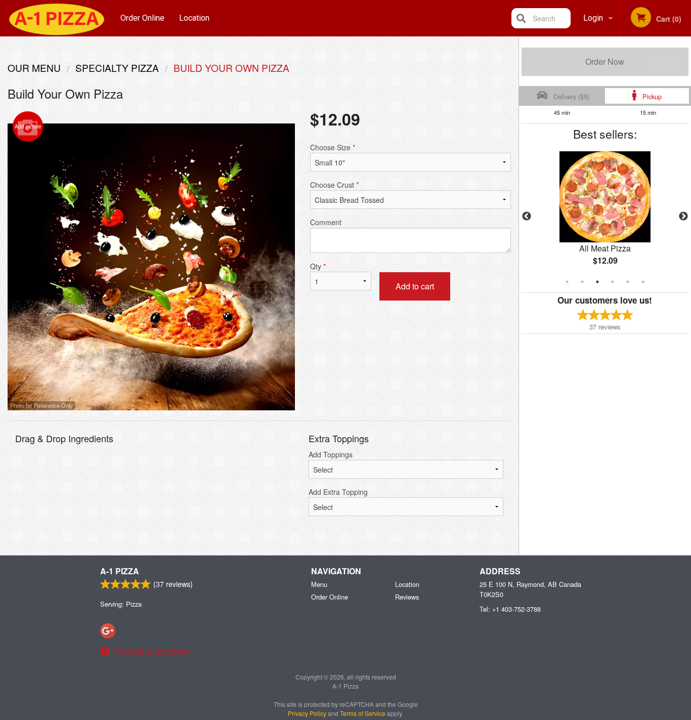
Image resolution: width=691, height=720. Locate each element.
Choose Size (332, 147)
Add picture (28, 126)
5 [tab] (628, 282)
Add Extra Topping (338, 492)
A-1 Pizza (119, 571)
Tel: (510, 609)
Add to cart (415, 286)
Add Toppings (331, 454)
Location (194, 18)
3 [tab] (597, 282)
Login (593, 18)
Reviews (407, 597)
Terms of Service (362, 713)
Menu (319, 584)
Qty (318, 266)
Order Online (142, 18)
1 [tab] (567, 282)
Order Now (604, 61)
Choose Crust (334, 185)
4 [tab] (613, 282)
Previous (527, 216)
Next (683, 216)
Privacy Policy (307, 713)
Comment (325, 222)
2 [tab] (582, 282)
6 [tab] (643, 282)
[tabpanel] (605, 216)
